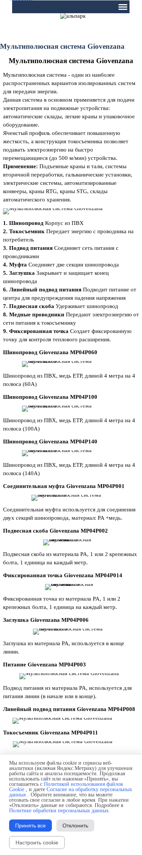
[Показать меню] (123, 6)
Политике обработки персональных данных (59, 810)
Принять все (30, 825)
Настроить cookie (37, 843)
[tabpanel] (71, 61)
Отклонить (75, 825)
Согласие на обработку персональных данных (70, 792)
